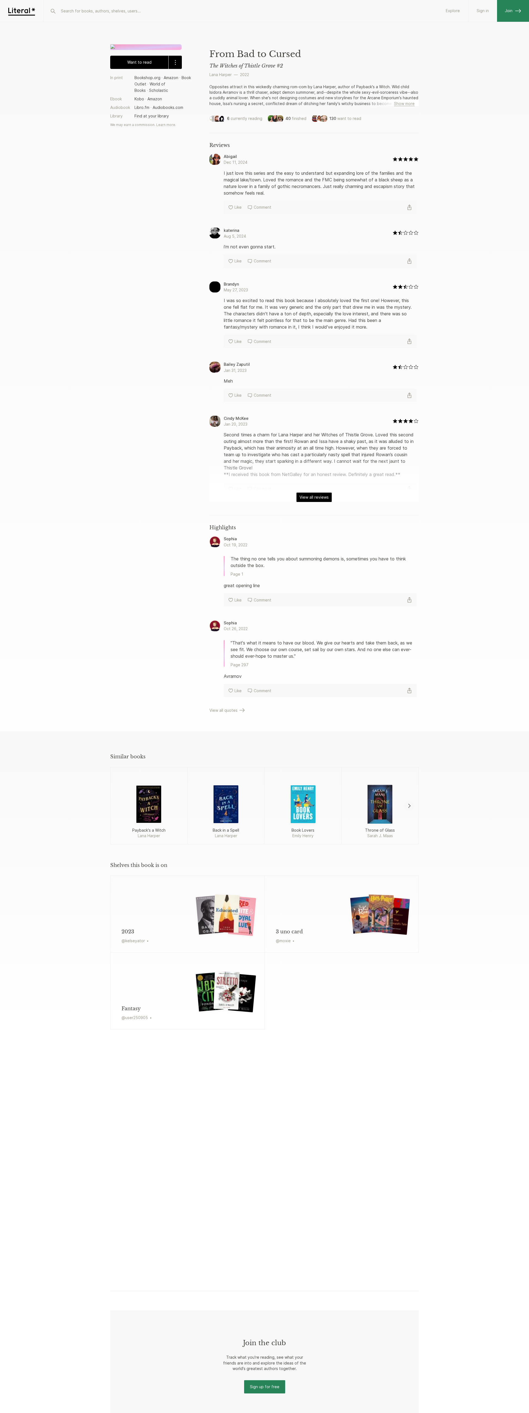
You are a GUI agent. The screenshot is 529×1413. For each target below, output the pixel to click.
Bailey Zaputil (237, 364)
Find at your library (151, 116)
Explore (453, 10)
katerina (231, 230)
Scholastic (158, 90)
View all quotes (223, 710)
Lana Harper (220, 74)
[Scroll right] (409, 806)
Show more (404, 103)
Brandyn (231, 284)
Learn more (165, 125)
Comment (262, 207)
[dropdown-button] (175, 62)
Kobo (139, 99)
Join (508, 10)
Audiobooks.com (168, 107)
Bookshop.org (147, 77)
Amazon (171, 77)
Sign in (483, 10)
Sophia (230, 538)
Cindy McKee (236, 418)
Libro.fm (141, 107)
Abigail (230, 156)
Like (238, 207)
